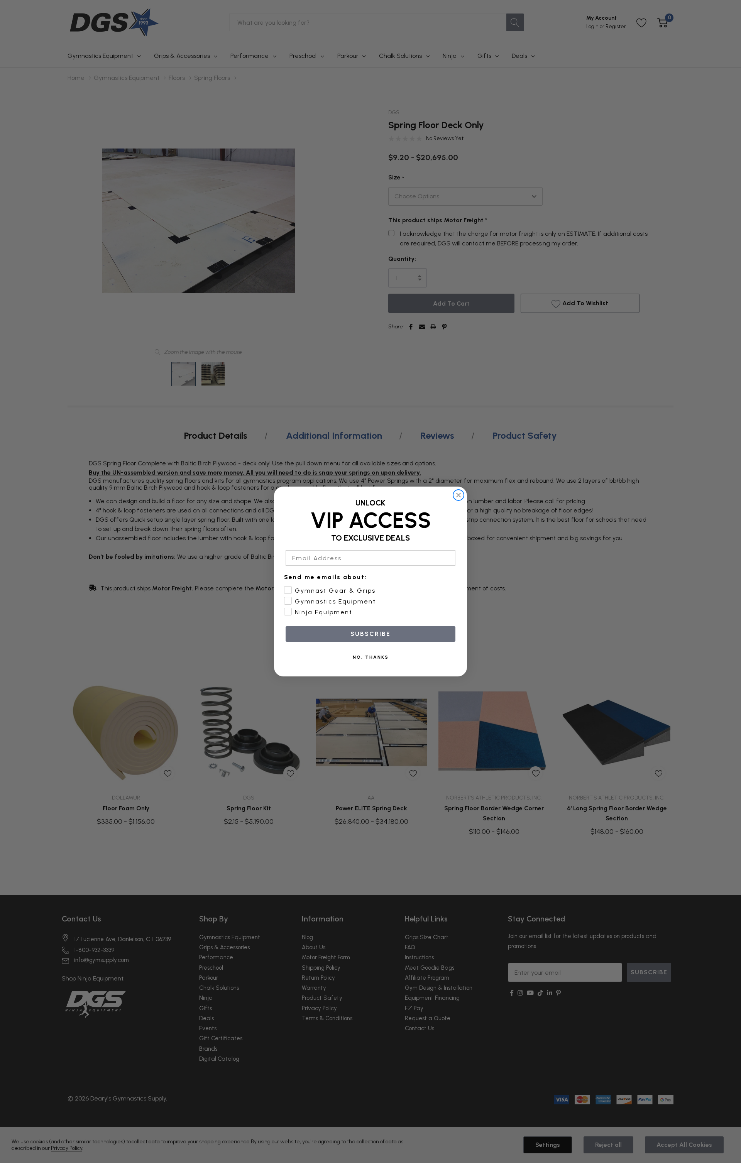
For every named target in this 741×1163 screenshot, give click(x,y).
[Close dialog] (458, 495)
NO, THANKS (371, 657)
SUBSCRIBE (370, 633)
